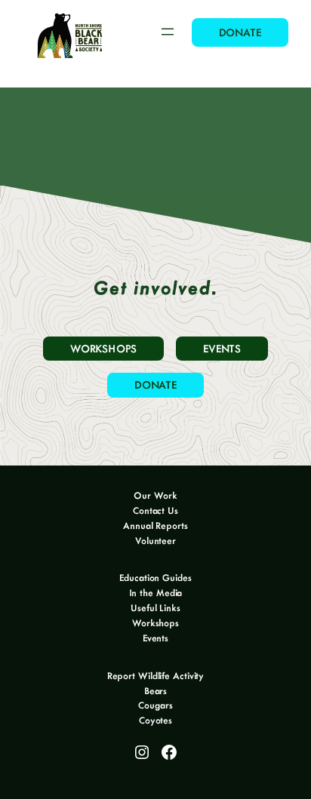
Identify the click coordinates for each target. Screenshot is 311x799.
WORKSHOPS (103, 348)
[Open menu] (168, 32)
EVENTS (222, 348)
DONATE (240, 32)
